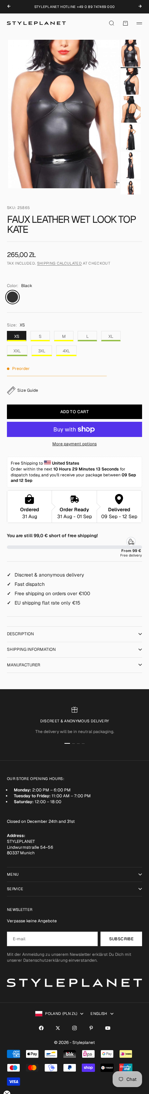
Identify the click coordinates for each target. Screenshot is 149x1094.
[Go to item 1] (131, 53)
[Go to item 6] (131, 193)
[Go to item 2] (131, 81)
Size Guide (27, 390)
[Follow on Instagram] (74, 1028)
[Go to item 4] (131, 137)
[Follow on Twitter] (58, 1028)
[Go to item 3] (131, 109)
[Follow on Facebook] (41, 1028)
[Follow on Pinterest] (91, 1028)
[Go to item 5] (131, 165)
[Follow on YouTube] (108, 1028)
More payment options (74, 444)
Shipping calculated (59, 263)
